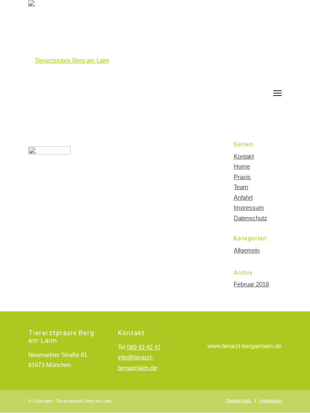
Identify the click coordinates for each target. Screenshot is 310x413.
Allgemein (247, 250)
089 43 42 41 (144, 347)
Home (242, 166)
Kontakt (244, 156)
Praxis (242, 176)
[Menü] (277, 92)
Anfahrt (243, 197)
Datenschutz (250, 218)
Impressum (249, 207)
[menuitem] (277, 80)
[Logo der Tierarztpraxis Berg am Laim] (68, 60)
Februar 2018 (251, 284)
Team (241, 187)
